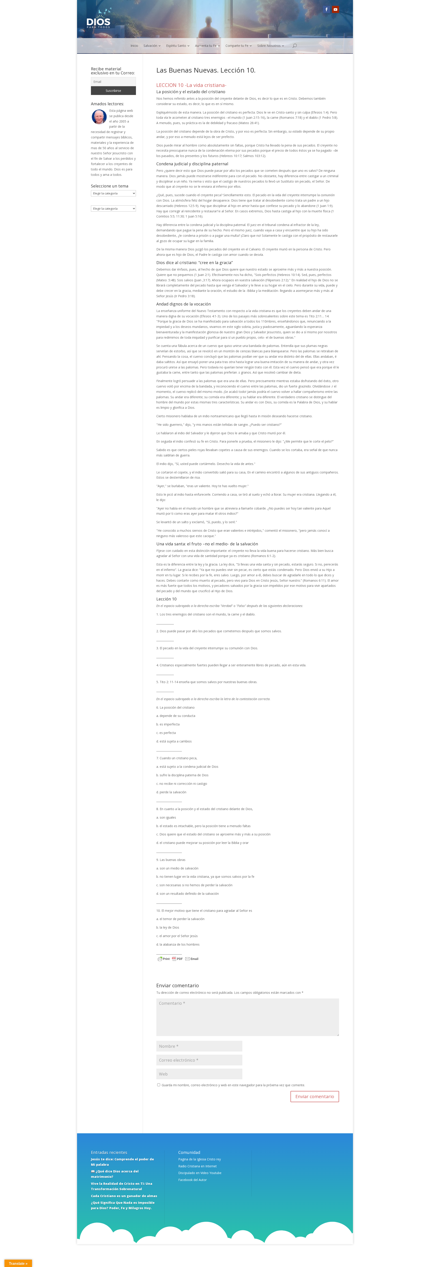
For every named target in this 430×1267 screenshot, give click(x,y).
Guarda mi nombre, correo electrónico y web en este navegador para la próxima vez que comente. (233, 1085)
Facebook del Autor (192, 1180)
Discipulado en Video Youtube (199, 1173)
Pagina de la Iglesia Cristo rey (199, 1159)
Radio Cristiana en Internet (197, 1166)
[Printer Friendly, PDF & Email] (178, 959)
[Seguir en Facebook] (326, 9)
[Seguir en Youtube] (335, 9)
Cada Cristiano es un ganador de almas (124, 1196)
